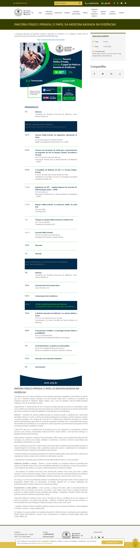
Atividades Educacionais (76, 13)
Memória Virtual (103, 13)
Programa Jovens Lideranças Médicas (94, 13)
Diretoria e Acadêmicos (49, 13)
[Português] (102, 3)
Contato (121, 13)
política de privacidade (44, 543)
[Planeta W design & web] (124, 545)
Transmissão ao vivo (21, 3)
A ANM (40, 13)
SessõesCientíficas (112, 13)
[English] (105, 3)
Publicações (58, 13)
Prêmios (85, 13)
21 (92, 3)
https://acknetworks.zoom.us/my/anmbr (51, 40)
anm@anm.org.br (48, 537)
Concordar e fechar (112, 542)
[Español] (109, 3)
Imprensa (67, 13)
